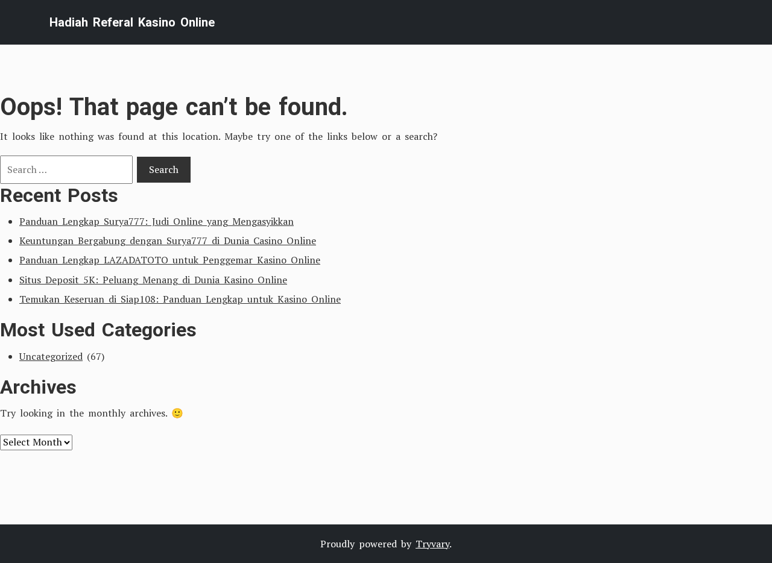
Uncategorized (51, 356)
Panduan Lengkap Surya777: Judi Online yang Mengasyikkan (156, 221)
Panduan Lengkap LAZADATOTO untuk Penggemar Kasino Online (169, 259)
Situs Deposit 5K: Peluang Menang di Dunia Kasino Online (153, 279)
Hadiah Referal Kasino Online (132, 22)
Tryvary (432, 543)
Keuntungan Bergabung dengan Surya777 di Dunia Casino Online (167, 240)
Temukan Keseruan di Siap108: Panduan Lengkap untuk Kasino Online (180, 299)
